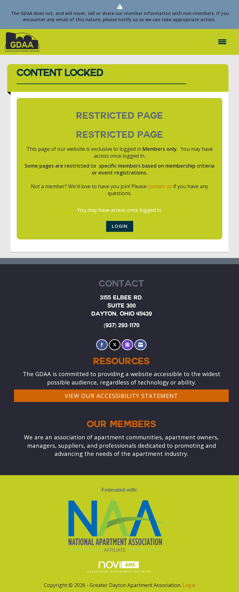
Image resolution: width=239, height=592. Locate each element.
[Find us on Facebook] (102, 344)
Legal (189, 585)
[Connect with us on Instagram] (127, 344)
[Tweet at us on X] (114, 344)
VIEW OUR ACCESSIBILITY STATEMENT (121, 395)
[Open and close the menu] (136, 42)
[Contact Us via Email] (140, 344)
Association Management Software (119, 572)
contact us (160, 186)
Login (120, 226)
